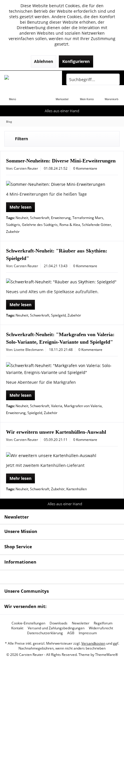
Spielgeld (58, 315)
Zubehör (13, 231)
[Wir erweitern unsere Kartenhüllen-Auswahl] (62, 455)
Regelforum (103, 623)
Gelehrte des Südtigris (40, 224)
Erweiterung (61, 217)
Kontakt (17, 628)
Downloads (58, 623)
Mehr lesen (20, 207)
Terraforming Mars (87, 217)
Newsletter (80, 623)
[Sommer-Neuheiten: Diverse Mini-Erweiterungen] (62, 184)
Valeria (56, 405)
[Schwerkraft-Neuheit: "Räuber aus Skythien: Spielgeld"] (62, 281)
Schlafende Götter (96, 224)
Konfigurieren (76, 61)
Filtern (21, 138)
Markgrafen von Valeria (83, 405)
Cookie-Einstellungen (28, 623)
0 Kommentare (85, 168)
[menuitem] (12, 95)
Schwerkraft (39, 217)
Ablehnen (43, 61)
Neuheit (22, 217)
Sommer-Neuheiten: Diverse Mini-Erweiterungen (61, 161)
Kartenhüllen (76, 489)
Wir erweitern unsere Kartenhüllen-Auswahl (56, 432)
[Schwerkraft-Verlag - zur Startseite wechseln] (31, 79)
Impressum (88, 633)
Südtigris (13, 224)
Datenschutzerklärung (45, 633)
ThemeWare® (106, 654)
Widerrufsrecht (101, 628)
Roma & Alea (69, 224)
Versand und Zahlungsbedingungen (56, 628)
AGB (70, 633)
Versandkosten (93, 643)
